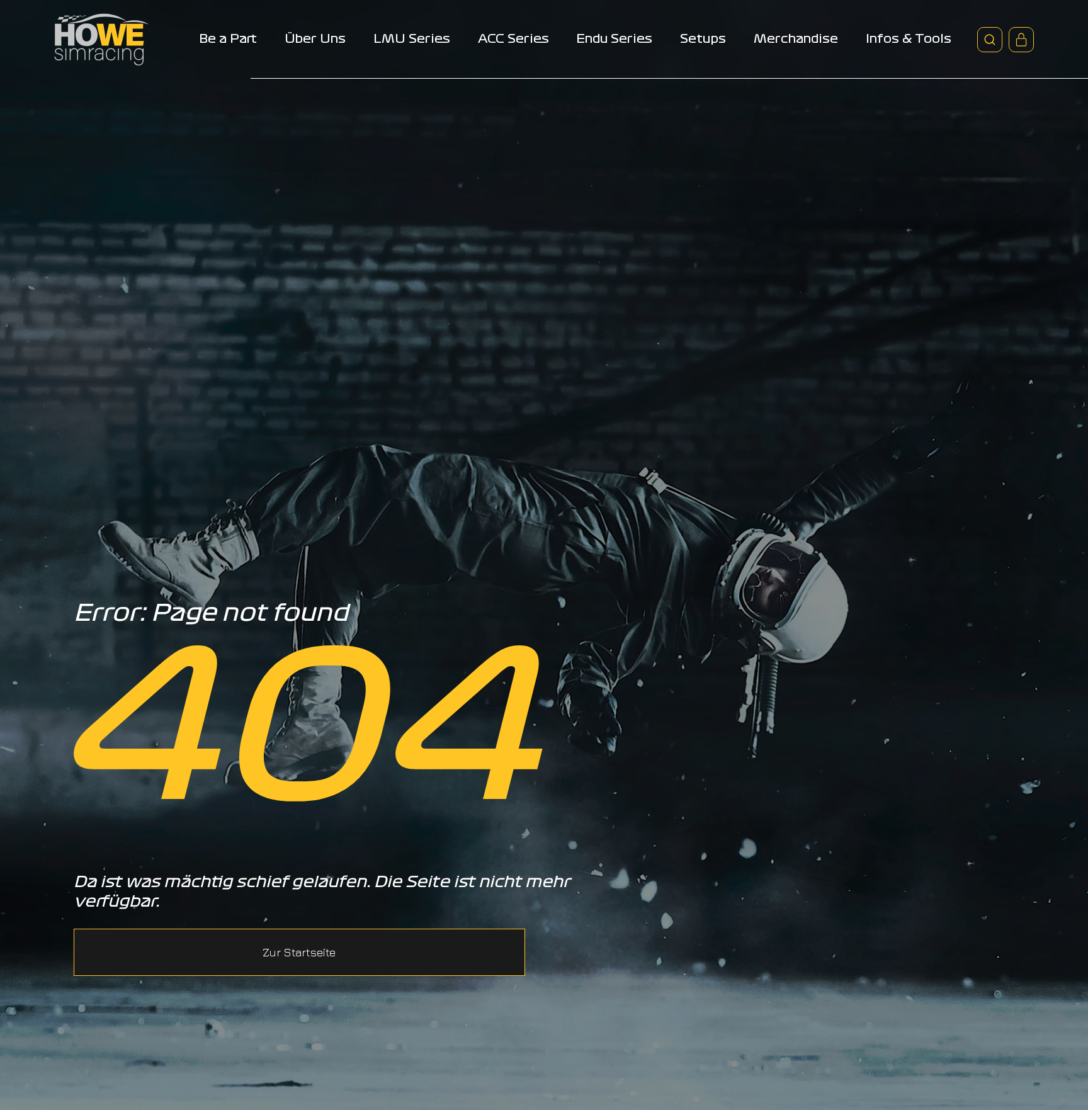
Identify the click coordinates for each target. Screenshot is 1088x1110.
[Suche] (989, 39)
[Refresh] (1021, 39)
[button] (299, 952)
